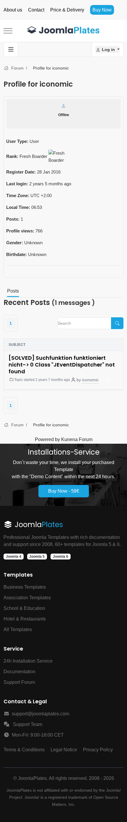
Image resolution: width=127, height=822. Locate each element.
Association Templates (27, 597)
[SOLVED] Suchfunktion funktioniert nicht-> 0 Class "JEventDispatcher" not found (62, 364)
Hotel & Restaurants (25, 618)
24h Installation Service (28, 660)
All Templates (18, 629)
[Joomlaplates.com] (63, 30)
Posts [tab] (13, 290)
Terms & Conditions (24, 749)
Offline (63, 115)
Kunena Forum (76, 439)
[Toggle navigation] (11, 49)
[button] (107, 49)
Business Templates (25, 587)
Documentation (19, 671)
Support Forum (19, 682)
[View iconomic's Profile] (63, 106)
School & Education (24, 608)
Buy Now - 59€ (63, 490)
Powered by (47, 439)
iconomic (90, 379)
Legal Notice (64, 749)
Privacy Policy (98, 749)
